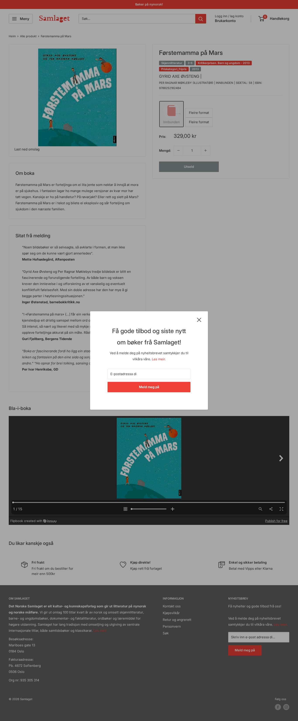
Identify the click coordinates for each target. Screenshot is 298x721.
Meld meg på (149, 387)
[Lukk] (199, 320)
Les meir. (159, 359)
